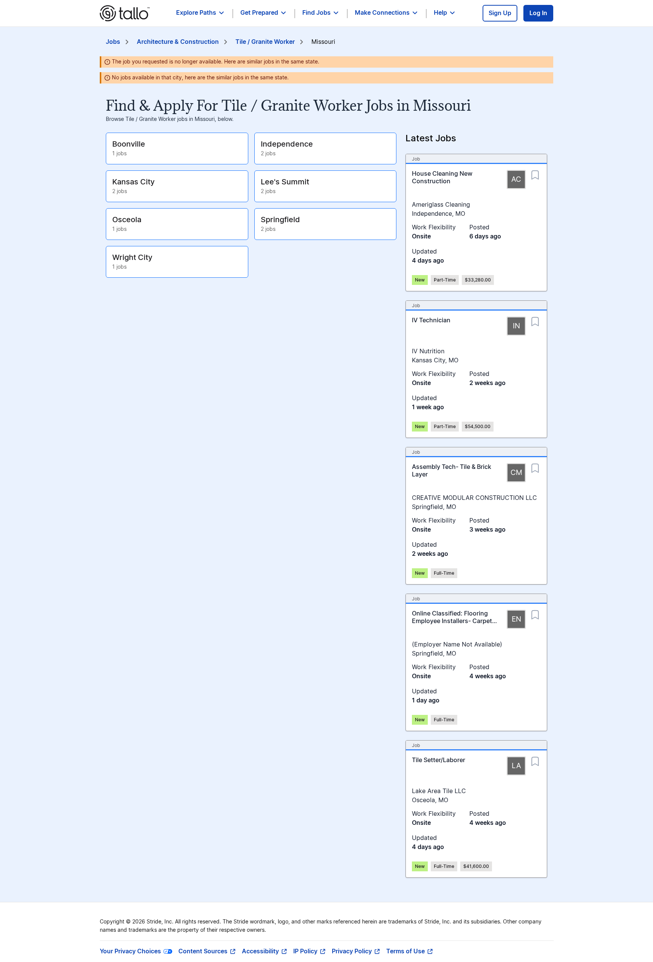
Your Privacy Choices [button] (130, 951)
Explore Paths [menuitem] (196, 13)
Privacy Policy (352, 951)
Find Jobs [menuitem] (316, 13)
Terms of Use (405, 951)
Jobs (113, 42)
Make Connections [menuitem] (382, 13)
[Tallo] (125, 13)
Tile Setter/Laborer (438, 760)
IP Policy (305, 951)
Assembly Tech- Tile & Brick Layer (451, 471)
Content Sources (202, 951)
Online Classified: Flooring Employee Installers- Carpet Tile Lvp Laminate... (452, 621)
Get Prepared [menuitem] (259, 13)
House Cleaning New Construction (442, 177)
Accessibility (260, 951)
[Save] (535, 172)
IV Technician (431, 320)
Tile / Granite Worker (265, 42)
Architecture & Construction (178, 42)
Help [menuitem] (440, 13)
